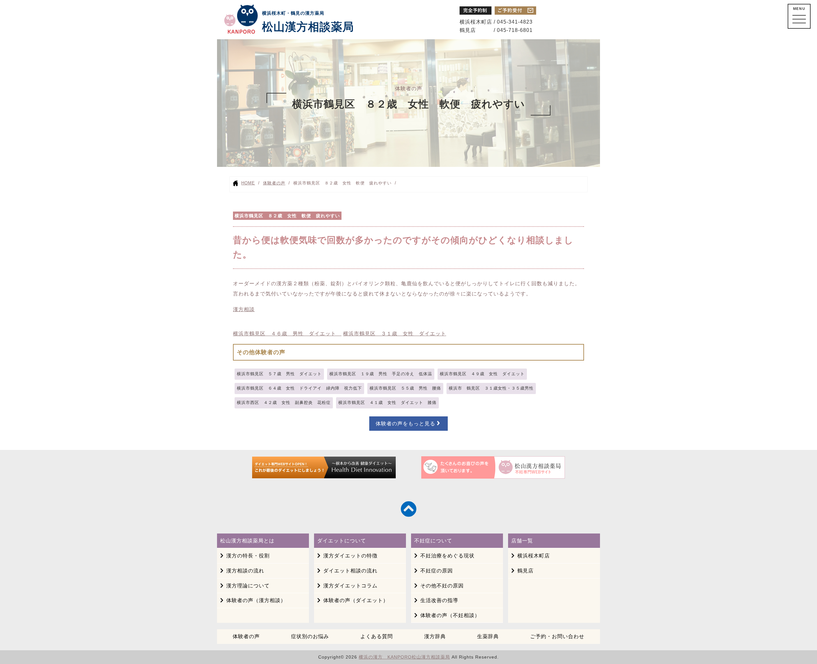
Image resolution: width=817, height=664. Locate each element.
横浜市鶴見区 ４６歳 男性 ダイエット (287, 333)
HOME (248, 183)
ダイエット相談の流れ (350, 570)
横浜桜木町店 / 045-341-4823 (496, 22)
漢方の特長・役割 (248, 555)
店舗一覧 (522, 540)
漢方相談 (244, 309)
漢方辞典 (435, 636)
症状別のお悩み (310, 636)
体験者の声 (274, 183)
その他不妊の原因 (442, 585)
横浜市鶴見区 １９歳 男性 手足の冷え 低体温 (380, 373)
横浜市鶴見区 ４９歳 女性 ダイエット (482, 373)
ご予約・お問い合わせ (557, 636)
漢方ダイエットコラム (350, 585)
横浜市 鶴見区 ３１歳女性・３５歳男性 (491, 388)
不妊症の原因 (436, 570)
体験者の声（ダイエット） (355, 600)
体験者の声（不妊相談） (450, 615)
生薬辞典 (488, 636)
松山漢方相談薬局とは (247, 540)
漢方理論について (248, 585)
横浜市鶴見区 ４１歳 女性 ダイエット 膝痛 (387, 402)
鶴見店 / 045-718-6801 (496, 30)
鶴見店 (525, 570)
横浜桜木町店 (533, 555)
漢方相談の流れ (245, 570)
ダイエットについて (341, 540)
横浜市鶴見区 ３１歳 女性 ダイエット (394, 333)
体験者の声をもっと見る (405, 423)
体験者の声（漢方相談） (256, 600)
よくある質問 (376, 636)
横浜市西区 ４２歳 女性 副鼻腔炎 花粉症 (284, 402)
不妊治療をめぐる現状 (447, 555)
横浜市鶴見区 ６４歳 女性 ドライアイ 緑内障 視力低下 (299, 388)
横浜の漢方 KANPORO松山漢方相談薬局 (404, 657)
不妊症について (433, 540)
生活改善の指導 (439, 600)
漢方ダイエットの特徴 (350, 555)
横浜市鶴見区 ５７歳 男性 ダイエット (279, 373)
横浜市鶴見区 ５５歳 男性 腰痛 (405, 388)
